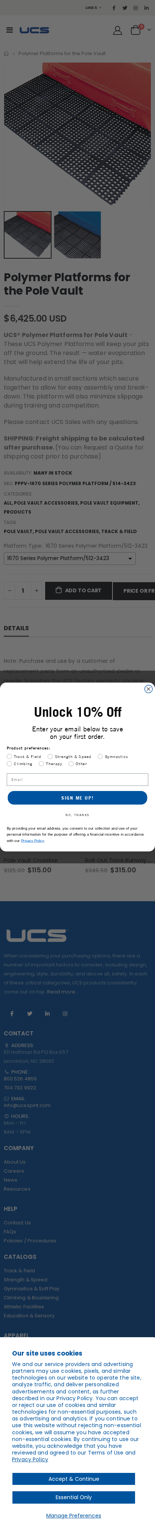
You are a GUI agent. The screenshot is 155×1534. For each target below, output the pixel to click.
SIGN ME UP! (77, 798)
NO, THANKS (77, 814)
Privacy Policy (30, 1459)
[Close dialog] (149, 689)
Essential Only (74, 1497)
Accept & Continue (74, 1479)
